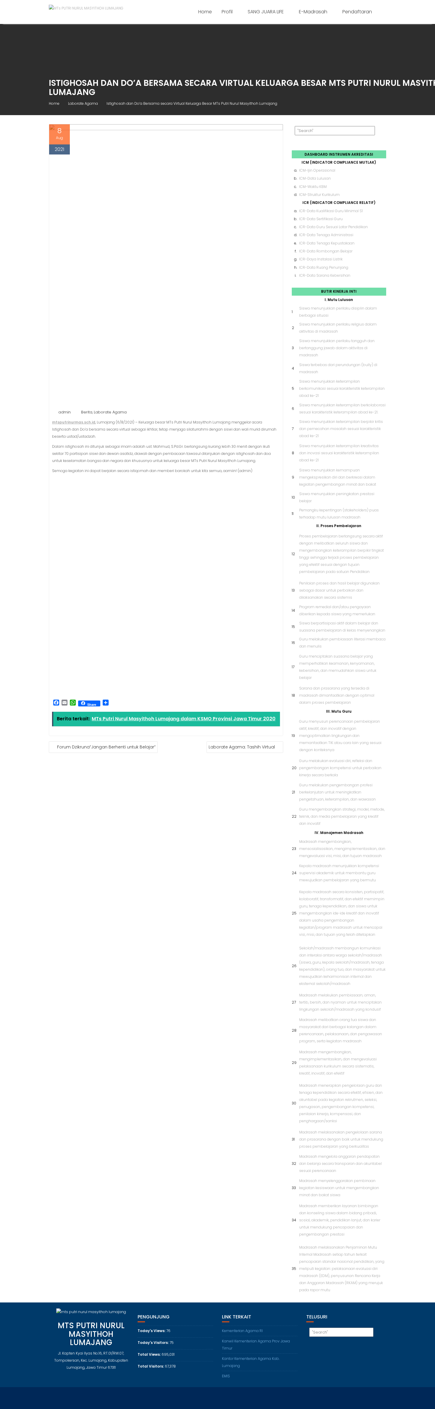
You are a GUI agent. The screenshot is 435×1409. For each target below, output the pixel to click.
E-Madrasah (313, 11)
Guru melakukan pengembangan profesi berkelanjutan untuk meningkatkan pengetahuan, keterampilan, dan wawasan (337, 792)
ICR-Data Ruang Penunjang (323, 267)
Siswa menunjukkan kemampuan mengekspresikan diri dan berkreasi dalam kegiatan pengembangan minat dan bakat (337, 477)
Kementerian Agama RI (242, 1330)
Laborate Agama (110, 412)
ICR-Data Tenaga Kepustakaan (327, 243)
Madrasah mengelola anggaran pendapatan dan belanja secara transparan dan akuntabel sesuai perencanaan (340, 1163)
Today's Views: (152, 1330)
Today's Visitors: (154, 1342)
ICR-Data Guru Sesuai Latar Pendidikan (333, 226)
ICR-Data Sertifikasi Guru (321, 218)
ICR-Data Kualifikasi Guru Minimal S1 (331, 210)
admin (64, 412)
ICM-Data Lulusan (315, 178)
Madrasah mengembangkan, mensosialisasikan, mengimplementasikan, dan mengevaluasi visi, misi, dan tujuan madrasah (342, 848)
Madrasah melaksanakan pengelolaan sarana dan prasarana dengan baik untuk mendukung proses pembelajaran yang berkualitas (341, 1139)
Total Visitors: (151, 1366)
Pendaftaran (357, 11)
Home (205, 11)
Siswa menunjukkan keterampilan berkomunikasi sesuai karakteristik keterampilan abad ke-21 (342, 388)
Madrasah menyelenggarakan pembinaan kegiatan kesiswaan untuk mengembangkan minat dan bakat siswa (339, 1187)
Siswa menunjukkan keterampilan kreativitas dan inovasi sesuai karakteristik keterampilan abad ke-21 (339, 453)
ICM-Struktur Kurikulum (319, 194)
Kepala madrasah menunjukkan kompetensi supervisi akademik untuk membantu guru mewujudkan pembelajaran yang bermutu (339, 873)
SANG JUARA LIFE (266, 11)
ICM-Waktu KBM (313, 186)
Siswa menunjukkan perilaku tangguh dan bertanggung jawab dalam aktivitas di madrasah (337, 348)
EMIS (226, 1376)
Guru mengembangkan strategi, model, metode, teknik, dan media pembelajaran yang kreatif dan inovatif (342, 816)
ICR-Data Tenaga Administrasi (326, 234)
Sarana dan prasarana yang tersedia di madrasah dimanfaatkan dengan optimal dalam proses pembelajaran (336, 695)
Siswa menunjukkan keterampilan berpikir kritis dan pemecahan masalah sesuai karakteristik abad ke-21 (341, 428)
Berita (86, 412)
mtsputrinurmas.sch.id (73, 422)
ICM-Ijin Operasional (317, 170)
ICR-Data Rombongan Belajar (325, 251)
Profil (227, 11)
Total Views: (150, 1354)
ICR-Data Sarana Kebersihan (324, 275)
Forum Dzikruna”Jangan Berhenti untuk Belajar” (106, 747)
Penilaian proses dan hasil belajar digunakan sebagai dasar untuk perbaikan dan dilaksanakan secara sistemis (339, 590)
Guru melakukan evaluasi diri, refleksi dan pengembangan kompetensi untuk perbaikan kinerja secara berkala (340, 767)
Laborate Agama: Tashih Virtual (242, 747)
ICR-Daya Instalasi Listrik (321, 259)
